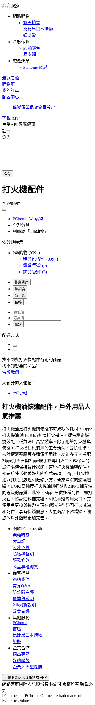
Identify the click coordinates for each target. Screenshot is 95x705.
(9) (35, 265)
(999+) (40, 259)
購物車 (8, 84)
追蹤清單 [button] (21, 107)
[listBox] (47, 335)
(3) (35, 272)
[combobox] (47, 191)
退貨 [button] (34, 107)
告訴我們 (10, 372)
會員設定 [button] (46, 107)
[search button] (4, 210)
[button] (47, 36)
